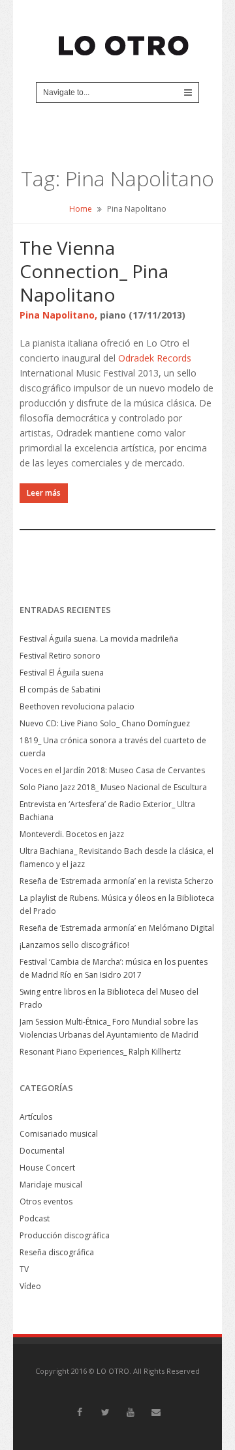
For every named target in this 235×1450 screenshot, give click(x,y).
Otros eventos (46, 1201)
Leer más (44, 492)
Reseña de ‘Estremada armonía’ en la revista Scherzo (116, 881)
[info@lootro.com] (156, 1412)
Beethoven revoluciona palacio (77, 706)
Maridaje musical (51, 1184)
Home (80, 208)
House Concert (47, 1167)
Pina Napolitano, (58, 315)
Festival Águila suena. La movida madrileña (99, 638)
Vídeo (30, 1286)
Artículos (36, 1116)
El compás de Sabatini (60, 689)
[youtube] (130, 1412)
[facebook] (79, 1412)
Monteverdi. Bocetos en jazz (72, 834)
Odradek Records (154, 358)
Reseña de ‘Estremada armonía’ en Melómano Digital (117, 927)
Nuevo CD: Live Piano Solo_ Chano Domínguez (105, 723)
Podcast (35, 1218)
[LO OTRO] (124, 40)
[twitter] (105, 1412)
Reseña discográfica (57, 1252)
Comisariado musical (59, 1133)
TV (24, 1269)
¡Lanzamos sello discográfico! (74, 944)
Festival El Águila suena (62, 672)
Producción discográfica (65, 1235)
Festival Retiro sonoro (60, 655)
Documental (42, 1150)
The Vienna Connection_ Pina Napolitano (94, 271)
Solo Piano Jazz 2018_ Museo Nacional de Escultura (113, 787)
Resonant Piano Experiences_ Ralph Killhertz (100, 1051)
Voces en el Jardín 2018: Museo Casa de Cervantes (112, 770)
